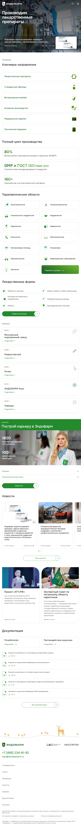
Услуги (5, 772)
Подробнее (9, 644)
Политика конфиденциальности (51, 816)
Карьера (5, 792)
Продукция (6, 778)
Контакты (6, 805)
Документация (8, 798)
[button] (60, 730)
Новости (5, 785)
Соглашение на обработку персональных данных (18, 816)
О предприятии (8, 765)
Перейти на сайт (9, 619)
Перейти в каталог (53, 270)
